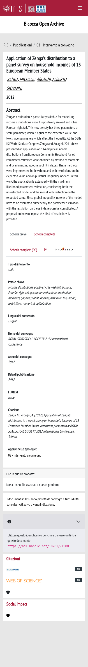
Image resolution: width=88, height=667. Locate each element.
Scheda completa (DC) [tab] (23, 249)
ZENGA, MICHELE (20, 79)
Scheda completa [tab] (44, 234)
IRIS (5, 45)
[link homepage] (14, 8)
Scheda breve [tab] (18, 234)
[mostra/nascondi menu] (79, 8)
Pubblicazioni (22, 45)
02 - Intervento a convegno (55, 45)
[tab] (46, 250)
